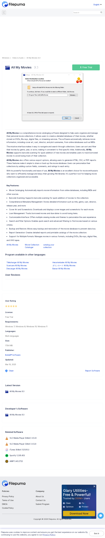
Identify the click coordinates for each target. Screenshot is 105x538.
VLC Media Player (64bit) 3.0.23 (23, 438)
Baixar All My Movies (61, 268)
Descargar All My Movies (17, 268)
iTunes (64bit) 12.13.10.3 (19, 450)
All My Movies (12, 245)
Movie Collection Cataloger (32, 246)
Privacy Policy (8, 496)
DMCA (4, 504)
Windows (5, 58)
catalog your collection (48, 246)
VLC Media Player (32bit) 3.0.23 (23, 444)
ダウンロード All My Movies (63, 265)
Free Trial (87, 67)
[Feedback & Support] (101, 516)
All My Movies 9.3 (17, 391)
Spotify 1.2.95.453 (17, 455)
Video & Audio (18, 58)
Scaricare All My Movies (17, 265)
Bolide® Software (12, 355)
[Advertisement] (52, 37)
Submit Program (42, 504)
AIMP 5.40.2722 (16, 461)
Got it (96, 533)
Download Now (79, 513)
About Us (40, 496)
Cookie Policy (8, 508)
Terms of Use (7, 500)
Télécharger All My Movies (18, 262)
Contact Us (40, 500)
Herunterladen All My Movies (64, 262)
